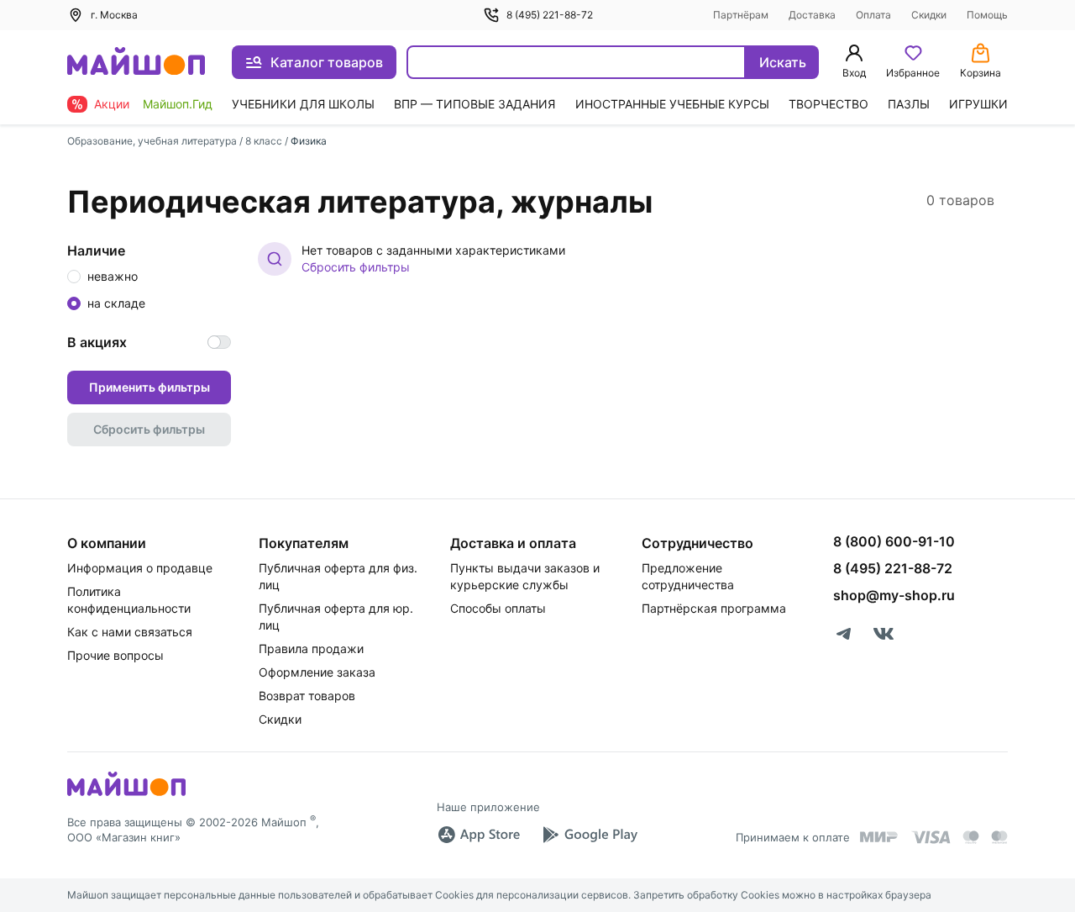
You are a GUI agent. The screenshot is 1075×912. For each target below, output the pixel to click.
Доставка (812, 14)
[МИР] (879, 836)
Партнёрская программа (714, 608)
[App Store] (479, 835)
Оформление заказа (317, 672)
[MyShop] (126, 794)
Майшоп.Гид (177, 104)
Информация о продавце (139, 568)
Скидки (929, 14)
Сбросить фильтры (356, 267)
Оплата (873, 14)
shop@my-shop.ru (894, 595)
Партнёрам (740, 14)
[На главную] (136, 62)
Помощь (987, 14)
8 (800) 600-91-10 (894, 541)
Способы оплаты (498, 608)
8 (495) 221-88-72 (549, 14)
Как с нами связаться (129, 632)
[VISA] (930, 837)
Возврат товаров (307, 695)
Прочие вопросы (115, 655)
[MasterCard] (970, 837)
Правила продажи (311, 648)
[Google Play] (589, 835)
